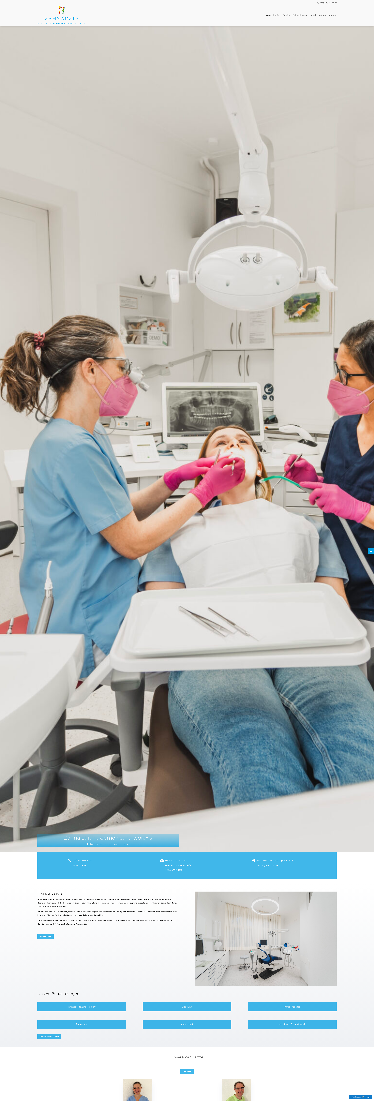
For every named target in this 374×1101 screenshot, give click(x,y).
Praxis (276, 15)
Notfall (313, 15)
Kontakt (333, 15)
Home (268, 15)
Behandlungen (300, 15)
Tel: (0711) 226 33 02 (328, 3)
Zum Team (187, 1071)
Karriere (322, 15)
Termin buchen (357, 1097)
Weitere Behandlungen (49, 1036)
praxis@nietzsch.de (267, 865)
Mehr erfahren (45, 936)
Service (286, 15)
